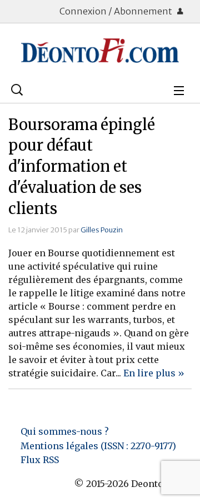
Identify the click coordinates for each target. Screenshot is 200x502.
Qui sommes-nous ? (65, 431)
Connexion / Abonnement (116, 11)
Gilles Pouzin (102, 229)
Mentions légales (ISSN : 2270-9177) (98, 445)
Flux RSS (40, 459)
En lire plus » (153, 373)
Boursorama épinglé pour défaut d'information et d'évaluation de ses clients (81, 166)
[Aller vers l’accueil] (100, 50)
